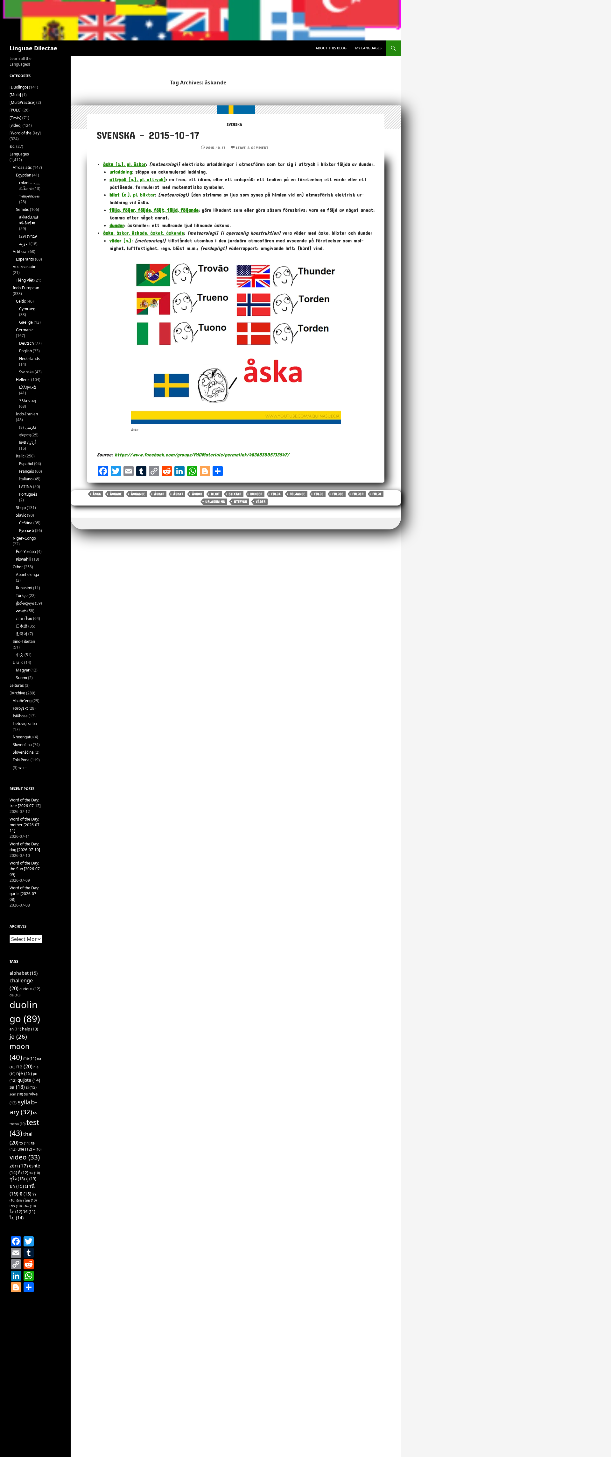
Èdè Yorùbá (26, 551)
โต (16, 1211)
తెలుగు (21, 611)
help (30, 1029)
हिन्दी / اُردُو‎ (27, 442)
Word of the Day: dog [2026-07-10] (25, 846)
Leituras (17, 685)
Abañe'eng (22, 700)
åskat (178, 494)
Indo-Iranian (27, 414)
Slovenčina (22, 744)
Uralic (18, 662)
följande (297, 494)
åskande (138, 494)
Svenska (234, 124)
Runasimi (24, 588)
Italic (20, 456)
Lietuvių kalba (25, 723)
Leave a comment (252, 147)
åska (97, 494)
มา (17, 1186)
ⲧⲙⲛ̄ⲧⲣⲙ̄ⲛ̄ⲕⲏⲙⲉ (29, 196)
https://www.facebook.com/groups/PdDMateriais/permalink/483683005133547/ (202, 454)
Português (28, 494)
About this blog (331, 48)
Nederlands (29, 358)
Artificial (20, 251)
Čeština (25, 523)
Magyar (23, 670)
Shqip (21, 507)
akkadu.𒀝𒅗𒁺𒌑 (29, 220)
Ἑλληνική (27, 400)
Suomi (21, 677)
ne (24, 1066)
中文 (20, 654)
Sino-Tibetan (24, 641)
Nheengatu (22, 737)
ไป (17, 1218)
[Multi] (15, 94)
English (25, 351)
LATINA (25, 486)
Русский (26, 530)
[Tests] (15, 117)
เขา (16, 1206)
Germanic (24, 330)
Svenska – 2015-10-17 (148, 135)
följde (337, 494)
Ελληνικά (27, 387)
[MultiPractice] (22, 102)
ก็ (23, 1172)
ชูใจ (17, 1178)
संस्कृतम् (25, 435)
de (15, 995)
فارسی (30, 427)
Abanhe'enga (27, 574)
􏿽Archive (17, 693)
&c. (12, 146)
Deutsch (26, 343)
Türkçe (22, 595)
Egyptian (23, 175)
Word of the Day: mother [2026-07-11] (25, 824)
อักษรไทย (26, 1200)
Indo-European (26, 288)
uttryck (240, 501)
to (24, 1143)
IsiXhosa (20, 716)
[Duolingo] (19, 87)
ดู (31, 1178)
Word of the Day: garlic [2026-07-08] (24, 893)
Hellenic (23, 379)
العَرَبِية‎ (24, 244)
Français (26, 471)
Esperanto (25, 259)
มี (25, 1194)
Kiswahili (23, 559)
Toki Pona (21, 760)
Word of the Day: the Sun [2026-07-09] (25, 868)
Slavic (21, 515)
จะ (34, 1173)
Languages (19, 154)
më (29, 1058)
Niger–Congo (24, 538)
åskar (159, 494)
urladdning (120, 172)
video (25, 1156)
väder (260, 501)
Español (26, 463)
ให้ (29, 1211)
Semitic (22, 209)
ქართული (25, 603)
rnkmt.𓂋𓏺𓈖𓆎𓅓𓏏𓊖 (29, 185)
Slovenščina (23, 752)
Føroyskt (20, 708)
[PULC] (16, 110)
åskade (116, 494)
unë (25, 1149)
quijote (29, 1080)
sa (17, 1086)
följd (318, 494)
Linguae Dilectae (33, 48)
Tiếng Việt (24, 280)
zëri (19, 1165)
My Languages (368, 48)
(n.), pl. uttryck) (137, 179)
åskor (197, 494)
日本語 (21, 626)
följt (376, 494)
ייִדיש (22, 767)
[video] (16, 125)
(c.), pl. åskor (124, 164)
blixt (215, 494)
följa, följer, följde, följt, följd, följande (154, 210)
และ (29, 1206)
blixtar (234, 494)
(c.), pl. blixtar (132, 194)
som (16, 1094)
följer (357, 494)
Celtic (21, 301)
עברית (32, 236)
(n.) (120, 240)
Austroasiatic (24, 266)
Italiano (25, 479)
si (31, 1087)
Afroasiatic (22, 167)
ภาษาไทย (24, 618)
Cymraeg (27, 309)
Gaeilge (26, 322)
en (15, 1029)
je (18, 1036)
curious (29, 989)
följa (276, 494)
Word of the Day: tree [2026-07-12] (25, 802)
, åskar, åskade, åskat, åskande (143, 233)
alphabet (24, 973)
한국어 (21, 633)
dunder (116, 225)
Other (18, 567)
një (24, 1073)
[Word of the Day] (25, 133)
